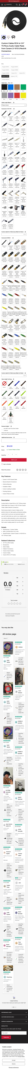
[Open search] (17, 4)
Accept (13, 1060)
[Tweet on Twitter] (23, 470)
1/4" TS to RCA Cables (8, 542)
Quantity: (3, 455)
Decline (13, 1064)
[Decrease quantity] (8, 454)
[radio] (5, 67)
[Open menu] (2, 4)
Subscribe (6, 1037)
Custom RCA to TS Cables (9, 554)
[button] (25, 5)
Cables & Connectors (8, 548)
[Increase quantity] (16, 454)
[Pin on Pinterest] (20, 470)
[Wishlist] (22, 4)
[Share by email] (26, 470)
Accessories (6, 544)
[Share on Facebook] (17, 470)
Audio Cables (6, 546)
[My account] (19, 4)
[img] (7, 588)
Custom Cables (5, 54)
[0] (25, 5)
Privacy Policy (21, 1056)
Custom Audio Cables (8, 550)
